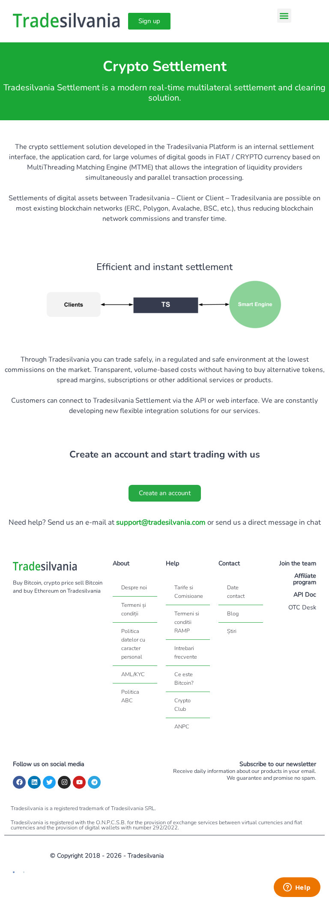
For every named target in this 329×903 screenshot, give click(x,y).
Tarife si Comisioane (188, 592)
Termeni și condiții (133, 609)
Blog (233, 614)
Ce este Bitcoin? (184, 679)
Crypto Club (182, 705)
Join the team (297, 563)
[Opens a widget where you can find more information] (296, 888)
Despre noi (134, 587)
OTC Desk (302, 607)
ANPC (181, 727)
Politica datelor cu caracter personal (133, 644)
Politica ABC (130, 696)
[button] (284, 16)
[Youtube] (79, 782)
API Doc (304, 594)
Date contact (236, 592)
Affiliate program (304, 578)
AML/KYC (133, 674)
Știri (231, 631)
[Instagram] (64, 782)
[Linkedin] (34, 782)
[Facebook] (19, 782)
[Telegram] (94, 782)
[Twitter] (49, 782)
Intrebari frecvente (185, 653)
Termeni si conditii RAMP (186, 622)
